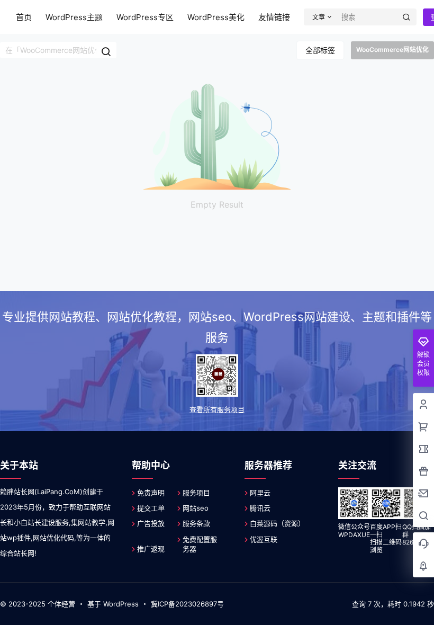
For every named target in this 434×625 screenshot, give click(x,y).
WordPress (121, 604)
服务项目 (196, 492)
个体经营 (61, 604)
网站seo (196, 508)
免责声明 (151, 492)
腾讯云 (260, 508)
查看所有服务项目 (217, 409)
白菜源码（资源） (277, 523)
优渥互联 (263, 539)
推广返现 (151, 548)
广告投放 (151, 523)
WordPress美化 (216, 17)
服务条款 (196, 523)
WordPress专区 (145, 17)
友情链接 (274, 17)
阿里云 (260, 492)
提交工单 (151, 508)
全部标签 (320, 50)
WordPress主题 (74, 17)
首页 (24, 17)
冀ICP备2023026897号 (187, 604)
